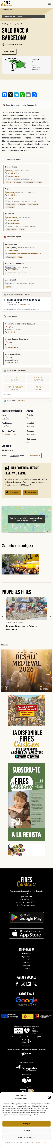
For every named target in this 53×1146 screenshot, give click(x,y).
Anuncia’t (26, 959)
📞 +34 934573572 (11, 362)
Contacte (26, 968)
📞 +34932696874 (11, 250)
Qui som (26, 965)
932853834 (23, 305)
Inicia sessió (14, 492)
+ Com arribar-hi (33, 455)
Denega (26, 1130)
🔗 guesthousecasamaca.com (16, 273)
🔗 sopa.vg (9, 198)
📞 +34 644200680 (11, 270)
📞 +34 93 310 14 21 (12, 332)
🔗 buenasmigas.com (12, 176)
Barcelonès (22, 401)
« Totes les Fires (7, 9)
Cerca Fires (26, 954)
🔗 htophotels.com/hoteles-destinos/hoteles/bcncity (23, 253)
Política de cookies (11, 1143)
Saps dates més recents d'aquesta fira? (22, 105)
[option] (26, 614)
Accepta (26, 1123)
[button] (49, 1097)
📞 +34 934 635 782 (12, 220)
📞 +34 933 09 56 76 (12, 195)
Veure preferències (26, 1137)
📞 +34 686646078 (11, 347)
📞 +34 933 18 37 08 (12, 173)
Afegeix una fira (27, 957)
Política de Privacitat (26, 1143)
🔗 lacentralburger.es (12, 223)
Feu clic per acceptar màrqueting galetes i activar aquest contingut (26, 519)
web (30, 305)
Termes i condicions (41, 1143)
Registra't (32, 492)
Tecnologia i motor (9, 434)
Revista (26, 962)
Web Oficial (9, 52)
